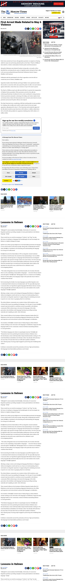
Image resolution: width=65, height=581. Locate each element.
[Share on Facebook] (26, 29)
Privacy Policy (13, 130)
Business (22, 17)
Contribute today (56, 12)
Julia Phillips (4, 225)
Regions (17, 17)
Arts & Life (34, 17)
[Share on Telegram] (31, 29)
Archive (47, 17)
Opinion (28, 17)
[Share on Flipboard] (38, 29)
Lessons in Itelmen (12, 222)
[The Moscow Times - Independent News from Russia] (14, 11)
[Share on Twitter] (28, 29)
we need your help (16, 159)
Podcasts (40, 17)
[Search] (63, 17)
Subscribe (36, 128)
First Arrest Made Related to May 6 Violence (21, 23)
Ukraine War (10, 17)
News (4, 17)
